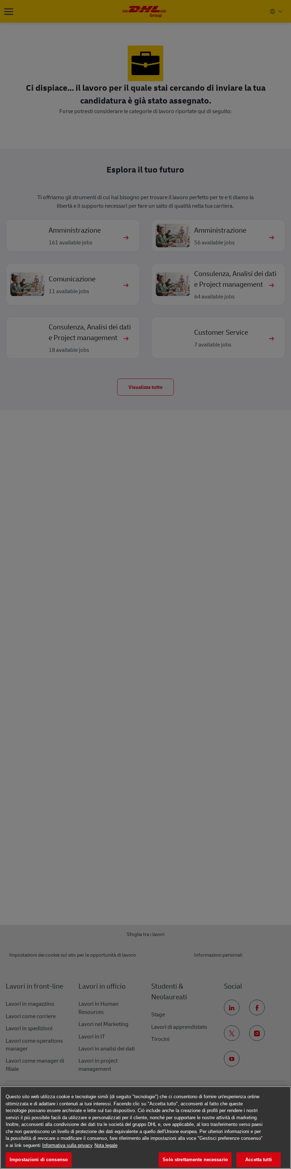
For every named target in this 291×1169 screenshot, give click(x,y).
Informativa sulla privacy (67, 1145)
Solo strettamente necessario (195, 1159)
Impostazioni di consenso (39, 1159)
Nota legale (105, 1145)
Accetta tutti (258, 1159)
